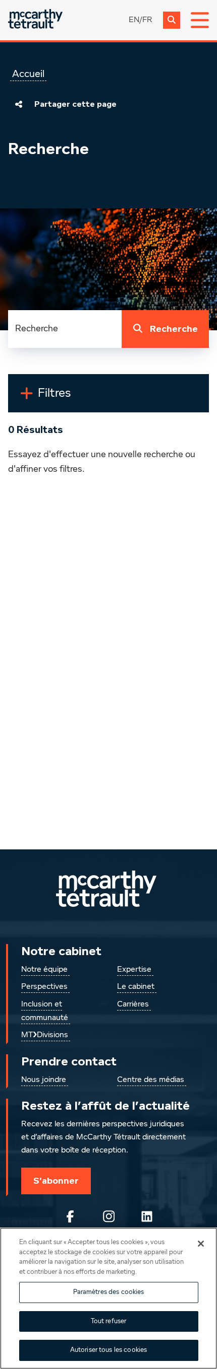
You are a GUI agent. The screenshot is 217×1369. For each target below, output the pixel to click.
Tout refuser (109, 1321)
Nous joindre (43, 1080)
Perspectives (44, 987)
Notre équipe (44, 970)
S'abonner (56, 1180)
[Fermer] (201, 1244)
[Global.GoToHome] (35, 20)
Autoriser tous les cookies (108, 1350)
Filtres (77, 397)
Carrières (133, 1004)
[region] (108, 1298)
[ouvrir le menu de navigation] (200, 20)
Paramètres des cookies (108, 1292)
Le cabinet (135, 987)
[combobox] (65, 329)
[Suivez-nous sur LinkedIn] (147, 1216)
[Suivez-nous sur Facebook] (70, 1216)
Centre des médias (150, 1080)
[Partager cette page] (18, 104)
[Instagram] (108, 1216)
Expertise (134, 970)
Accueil (28, 74)
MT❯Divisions (44, 1035)
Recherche (174, 329)
